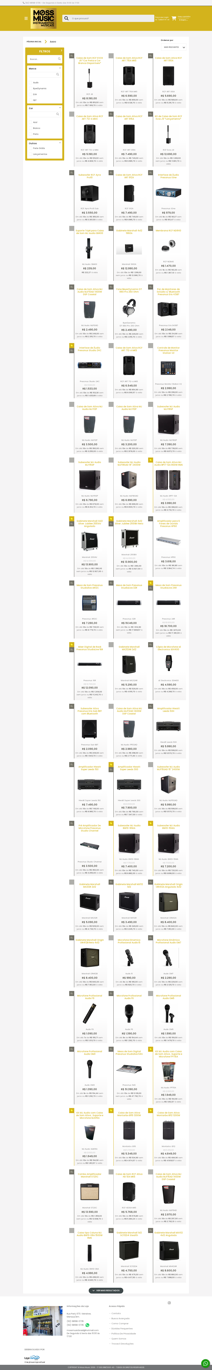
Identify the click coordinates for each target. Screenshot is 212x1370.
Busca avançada (119, 1318)
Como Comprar (118, 1323)
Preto (36, 134)
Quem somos (117, 1338)
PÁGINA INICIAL (34, 42)
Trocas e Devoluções (121, 1343)
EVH (35, 94)
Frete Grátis (39, 148)
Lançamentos (40, 154)
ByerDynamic (40, 88)
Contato (115, 1313)
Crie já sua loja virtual (35, 1362)
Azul (35, 122)
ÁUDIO (53, 41)
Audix (36, 82)
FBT (35, 100)
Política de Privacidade (122, 1333)
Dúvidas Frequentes (121, 1328)
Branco (36, 128)
